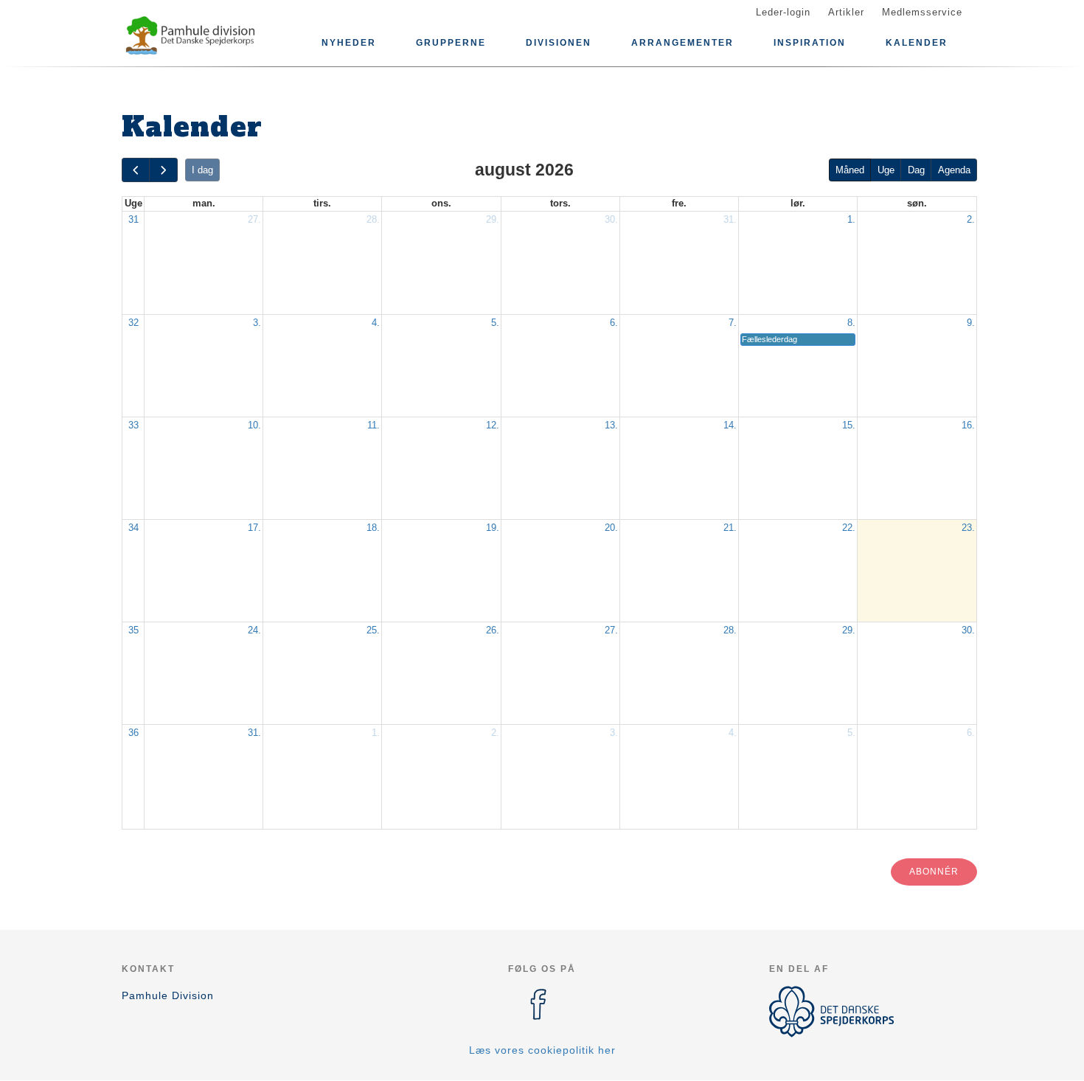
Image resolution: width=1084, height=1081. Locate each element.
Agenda (954, 169)
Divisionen (558, 43)
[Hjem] (188, 35)
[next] (163, 170)
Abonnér (934, 871)
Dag (916, 169)
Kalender (917, 43)
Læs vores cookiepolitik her (542, 1050)
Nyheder (349, 43)
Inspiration (810, 43)
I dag (202, 169)
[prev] (136, 170)
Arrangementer (682, 43)
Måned (849, 169)
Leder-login (783, 12)
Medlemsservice (922, 12)
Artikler (846, 12)
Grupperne (451, 43)
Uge (886, 169)
